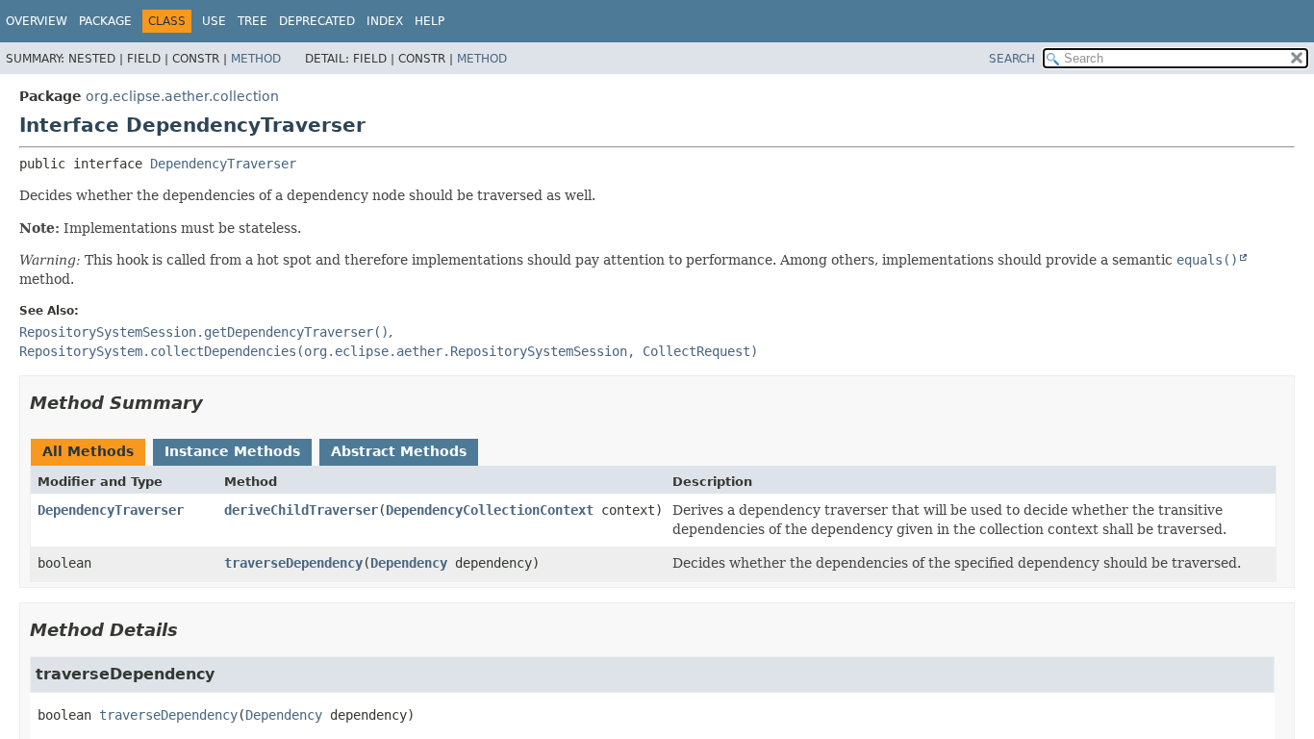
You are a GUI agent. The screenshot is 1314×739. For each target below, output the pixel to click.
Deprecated (317, 21)
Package (105, 21)
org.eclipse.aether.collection (182, 96)
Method (256, 58)
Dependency (408, 563)
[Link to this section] (216, 403)
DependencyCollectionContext (490, 510)
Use (214, 21)
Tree (252, 21)
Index (384, 21)
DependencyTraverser (223, 163)
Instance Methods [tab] (232, 451)
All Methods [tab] (88, 451)
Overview (36, 21)
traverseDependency (293, 563)
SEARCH (1012, 58)
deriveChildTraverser (301, 510)
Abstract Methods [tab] (399, 451)
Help (429, 21)
